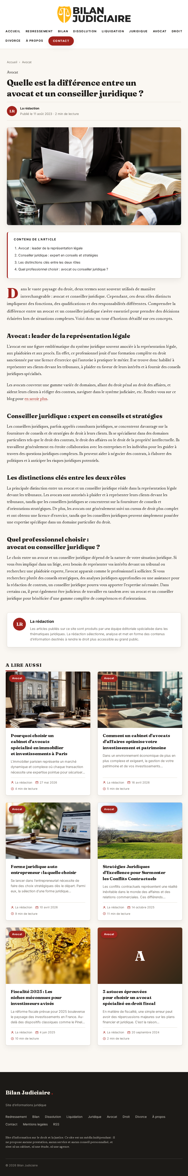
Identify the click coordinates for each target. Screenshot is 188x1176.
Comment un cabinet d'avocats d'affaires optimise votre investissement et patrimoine (136, 741)
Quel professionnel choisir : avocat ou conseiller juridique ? (63, 269)
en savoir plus (36, 399)
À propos (34, 40)
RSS (56, 1124)
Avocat (160, 31)
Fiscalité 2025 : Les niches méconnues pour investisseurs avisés (36, 997)
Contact (61, 41)
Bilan (63, 31)
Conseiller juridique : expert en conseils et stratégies (58, 255)
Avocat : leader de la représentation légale (50, 248)
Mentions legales (35, 1124)
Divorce (13, 40)
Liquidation (113, 31)
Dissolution (85, 31)
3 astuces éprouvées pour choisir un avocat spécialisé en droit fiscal (129, 997)
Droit (177, 31)
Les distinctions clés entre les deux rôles (49, 262)
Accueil (13, 31)
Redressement (39, 31)
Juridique (138, 31)
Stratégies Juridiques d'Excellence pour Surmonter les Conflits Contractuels (134, 872)
